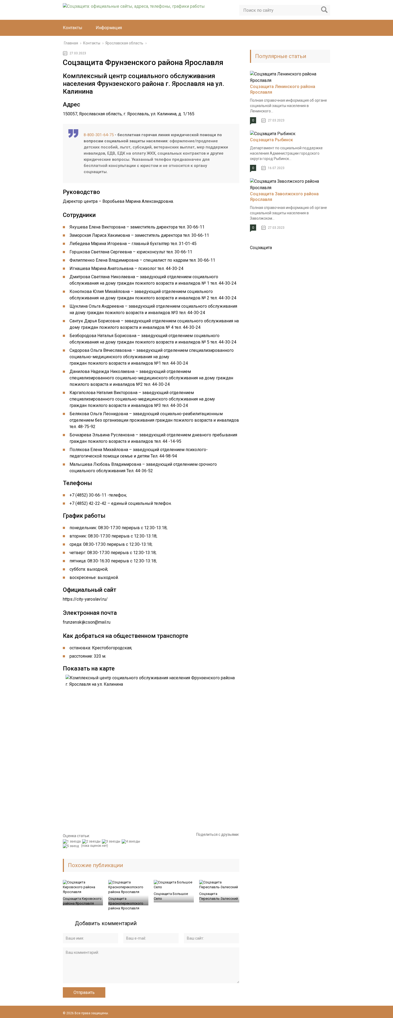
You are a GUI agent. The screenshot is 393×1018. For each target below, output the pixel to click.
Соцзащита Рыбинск (271, 139)
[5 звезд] (71, 846)
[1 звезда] (72, 841)
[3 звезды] (112, 841)
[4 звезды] (131, 841)
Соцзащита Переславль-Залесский (218, 896)
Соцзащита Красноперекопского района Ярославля (125, 903)
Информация (109, 27)
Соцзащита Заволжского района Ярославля (284, 196)
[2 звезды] (92, 841)
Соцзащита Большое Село (171, 896)
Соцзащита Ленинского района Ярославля (282, 89)
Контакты (72, 27)
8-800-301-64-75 (99, 134)
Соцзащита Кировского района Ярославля (82, 901)
